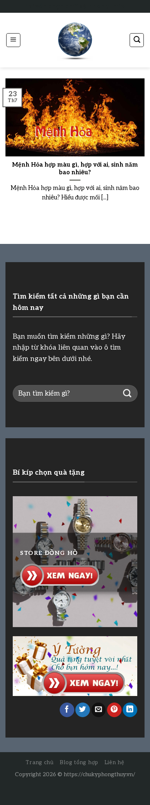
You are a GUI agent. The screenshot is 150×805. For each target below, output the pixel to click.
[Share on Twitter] (82, 710)
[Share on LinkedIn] (130, 710)
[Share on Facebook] (67, 710)
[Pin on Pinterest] (114, 710)
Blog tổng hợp (79, 762)
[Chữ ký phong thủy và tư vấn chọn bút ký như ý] (75, 40)
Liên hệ (114, 762)
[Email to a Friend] (98, 710)
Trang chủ (39, 762)
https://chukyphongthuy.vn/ (99, 774)
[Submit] (127, 393)
